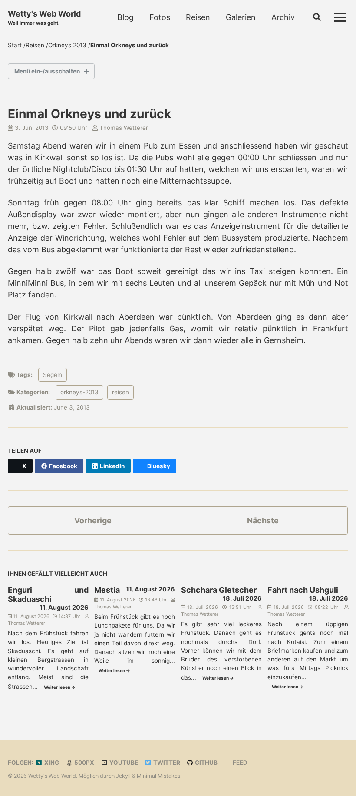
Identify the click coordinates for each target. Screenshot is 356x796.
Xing (51, 762)
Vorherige (93, 520)
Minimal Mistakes (158, 776)
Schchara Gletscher (219, 590)
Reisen (198, 17)
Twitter (166, 762)
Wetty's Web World (44, 17)
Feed (239, 762)
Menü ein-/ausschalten (47, 71)
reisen (120, 392)
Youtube (123, 762)
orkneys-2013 (79, 392)
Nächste (263, 520)
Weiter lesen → (60, 687)
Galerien (241, 17)
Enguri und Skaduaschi (48, 594)
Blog (125, 17)
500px (83, 762)
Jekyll (123, 776)
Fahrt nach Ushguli (302, 590)
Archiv (283, 17)
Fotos (159, 17)
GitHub (206, 762)
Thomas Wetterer (123, 127)
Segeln (52, 374)
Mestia (107, 590)
